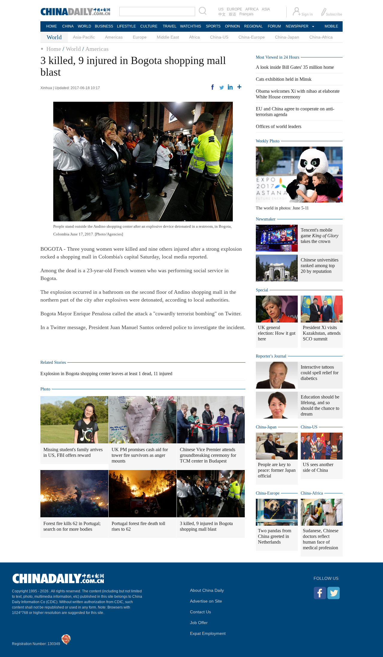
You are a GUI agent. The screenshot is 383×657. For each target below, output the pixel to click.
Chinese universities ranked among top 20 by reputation (319, 265)
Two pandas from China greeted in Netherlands (274, 536)
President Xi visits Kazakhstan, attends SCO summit (322, 333)
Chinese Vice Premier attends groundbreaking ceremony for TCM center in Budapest (208, 455)
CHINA (68, 26)
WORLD (84, 26)
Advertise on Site (206, 601)
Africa (194, 37)
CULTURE (148, 26)
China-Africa (321, 37)
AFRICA (252, 9)
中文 (222, 14)
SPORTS (213, 26)
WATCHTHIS (190, 26)
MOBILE (331, 26)
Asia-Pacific (84, 37)
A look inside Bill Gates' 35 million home (295, 67)
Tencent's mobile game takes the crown (319, 235)
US (221, 9)
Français (246, 14)
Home (53, 48)
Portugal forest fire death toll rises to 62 (138, 526)
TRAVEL (170, 26)
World (73, 48)
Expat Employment (208, 633)
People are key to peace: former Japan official (277, 470)
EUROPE (234, 9)
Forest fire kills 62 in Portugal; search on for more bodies (72, 526)
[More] (239, 87)
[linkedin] (230, 87)
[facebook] (212, 87)
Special (262, 290)
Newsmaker (266, 219)
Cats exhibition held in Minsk (283, 79)
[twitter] (221, 87)
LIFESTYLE (126, 26)
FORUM (274, 26)
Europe (140, 37)
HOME (51, 26)
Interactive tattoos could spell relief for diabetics (319, 372)
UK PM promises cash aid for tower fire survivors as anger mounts (140, 455)
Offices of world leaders (278, 126)
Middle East (168, 37)
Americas (114, 37)
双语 (232, 14)
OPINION (232, 26)
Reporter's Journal (271, 356)
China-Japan (287, 37)
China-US (219, 37)
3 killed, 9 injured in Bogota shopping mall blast (206, 526)
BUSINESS (104, 26)
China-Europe (251, 37)
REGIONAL (253, 26)
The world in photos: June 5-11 (282, 208)
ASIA (266, 9)
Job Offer (199, 622)
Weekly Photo (267, 141)
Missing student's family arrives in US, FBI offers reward (73, 452)
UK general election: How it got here (276, 333)
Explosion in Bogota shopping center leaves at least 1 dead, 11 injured (106, 373)
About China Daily (207, 590)
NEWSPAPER (297, 26)
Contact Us (200, 611)
